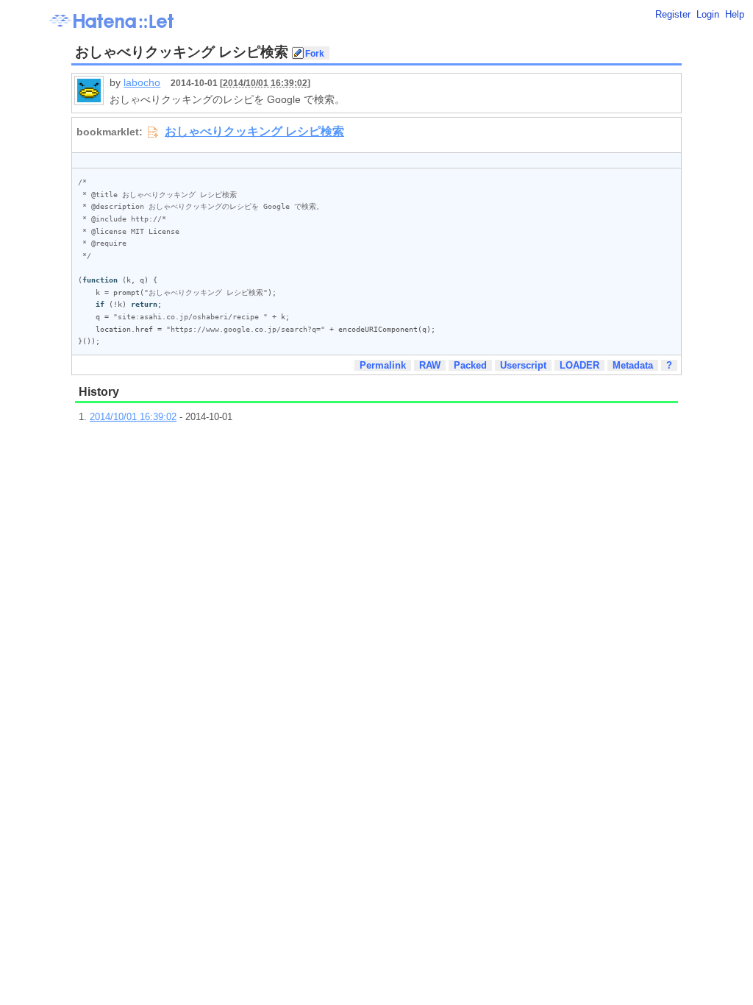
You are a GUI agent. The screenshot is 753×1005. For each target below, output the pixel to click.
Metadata (633, 365)
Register (672, 14)
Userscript (523, 365)
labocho (142, 82)
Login (707, 14)
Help (734, 14)
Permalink (383, 365)
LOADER (579, 365)
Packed (470, 365)
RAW (429, 365)
